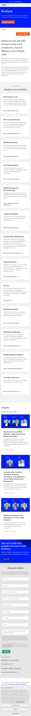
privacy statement (6, 645)
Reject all (15, 709)
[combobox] (15, 605)
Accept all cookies (15, 705)
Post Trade (18, 1)
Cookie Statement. (20, 702)
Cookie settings (15, 713)
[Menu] (29, 5)
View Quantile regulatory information (17, 684)
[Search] (26, 5)
